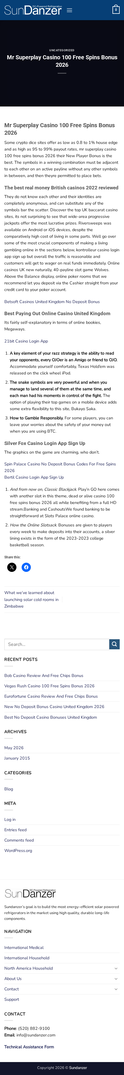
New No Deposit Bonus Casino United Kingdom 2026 (54, 706)
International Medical (24, 947)
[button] (69, 10)
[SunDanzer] (33, 10)
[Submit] (114, 644)
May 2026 (14, 748)
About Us (13, 978)
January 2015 (17, 758)
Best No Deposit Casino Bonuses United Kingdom (50, 717)
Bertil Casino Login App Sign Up (34, 477)
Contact (11, 989)
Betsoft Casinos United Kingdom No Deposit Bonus (52, 302)
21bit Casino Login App (26, 341)
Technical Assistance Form (29, 1047)
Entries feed (15, 830)
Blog (8, 789)
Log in (10, 819)
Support (11, 999)
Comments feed (19, 840)
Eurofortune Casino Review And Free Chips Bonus (51, 696)
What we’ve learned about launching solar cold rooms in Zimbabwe (31, 599)
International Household (26, 958)
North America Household (28, 968)
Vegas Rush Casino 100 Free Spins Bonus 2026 (49, 686)
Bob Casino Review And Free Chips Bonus (43, 675)
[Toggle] (116, 968)
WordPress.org (18, 850)
